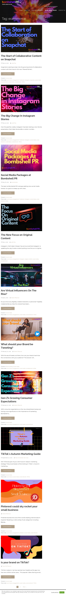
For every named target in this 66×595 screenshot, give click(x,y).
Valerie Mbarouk (15, 297)
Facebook (21, 80)
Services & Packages (37, 10)
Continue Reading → (8, 73)
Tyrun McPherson (6, 566)
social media (38, 80)
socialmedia (11, 82)
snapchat (32, 80)
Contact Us (62, 10)
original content (28, 259)
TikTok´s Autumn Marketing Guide (21, 453)
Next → (25, 587)
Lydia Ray (13, 63)
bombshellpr (14, 182)
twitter (6, 201)
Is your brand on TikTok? (15, 562)
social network (4, 82)
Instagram (27, 80)
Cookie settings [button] (54, 592)
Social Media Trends (51, 10)
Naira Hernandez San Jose (21, 457)
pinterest (21, 532)
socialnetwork (17, 82)
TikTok (23, 82)
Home (21, 10)
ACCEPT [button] (62, 592)
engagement (16, 80)
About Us (27, 10)
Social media (9, 78)
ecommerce (9, 80)
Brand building (9, 366)
